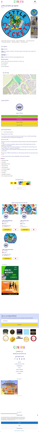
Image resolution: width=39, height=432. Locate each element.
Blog (19, 367)
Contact (20, 373)
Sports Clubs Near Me (16, 42)
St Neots (2, 7)
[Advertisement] (19, 303)
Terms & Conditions (17, 430)
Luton (23, 221)
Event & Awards (19, 371)
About (19, 362)
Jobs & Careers (19, 369)
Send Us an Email (19, 122)
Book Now (19, 116)
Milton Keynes (6, 221)
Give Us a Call (19, 125)
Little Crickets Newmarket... (8, 249)
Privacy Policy (22, 430)
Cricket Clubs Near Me (30, 40)
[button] (37, 415)
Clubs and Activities (19, 363)
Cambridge (5, 250)
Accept (19, 422)
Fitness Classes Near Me (6, 42)
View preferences (19, 428)
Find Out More (7, 229)
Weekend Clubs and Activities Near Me (8, 40)
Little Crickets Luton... (24, 220)
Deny (19, 425)
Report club (19, 188)
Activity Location (5, 59)
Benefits (3, 158)
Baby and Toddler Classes (21, 40)
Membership (19, 365)
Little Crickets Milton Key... (7, 220)
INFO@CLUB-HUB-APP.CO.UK (19, 353)
